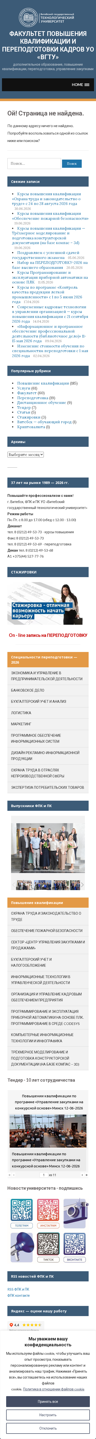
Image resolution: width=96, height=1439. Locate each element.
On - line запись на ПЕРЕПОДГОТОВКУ (48, 635)
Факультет (27, 393)
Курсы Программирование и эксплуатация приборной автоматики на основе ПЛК (50, 277)
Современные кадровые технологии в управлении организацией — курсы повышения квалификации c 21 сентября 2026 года (50, 314)
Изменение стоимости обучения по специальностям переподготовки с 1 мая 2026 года (50, 351)
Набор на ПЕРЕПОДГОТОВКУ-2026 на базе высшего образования (50, 265)
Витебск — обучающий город (44, 422)
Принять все (48, 1401)
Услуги (23, 388)
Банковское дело (27, 690)
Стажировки (28, 417)
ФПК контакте (18, 1295)
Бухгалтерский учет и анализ (38, 701)
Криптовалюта (31, 426)
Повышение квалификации (43, 383)
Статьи (23, 412)
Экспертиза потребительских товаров (47, 787)
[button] (80, 84)
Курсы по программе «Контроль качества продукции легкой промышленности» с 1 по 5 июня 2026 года (47, 294)
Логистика (21, 713)
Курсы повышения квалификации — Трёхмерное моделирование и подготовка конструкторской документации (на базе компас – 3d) (48, 235)
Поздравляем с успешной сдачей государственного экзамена (45, 255)
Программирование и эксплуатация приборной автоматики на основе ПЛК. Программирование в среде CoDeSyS (47, 1017)
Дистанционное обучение (41, 402)
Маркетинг (21, 724)
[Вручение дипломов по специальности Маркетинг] (42, 885)
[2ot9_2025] (78, 885)
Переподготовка (32, 397)
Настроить (48, 1415)
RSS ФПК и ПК (18, 1289)
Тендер (24, 407)
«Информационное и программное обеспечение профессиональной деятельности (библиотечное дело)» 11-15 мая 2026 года (49, 333)
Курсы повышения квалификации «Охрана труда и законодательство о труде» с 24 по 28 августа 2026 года (46, 199)
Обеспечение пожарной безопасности (46, 931)
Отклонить (48, 1428)
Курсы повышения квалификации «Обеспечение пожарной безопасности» (50, 216)
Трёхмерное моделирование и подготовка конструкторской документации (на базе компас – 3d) (45, 1058)
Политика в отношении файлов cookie (53, 1389)
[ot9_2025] (60, 885)
